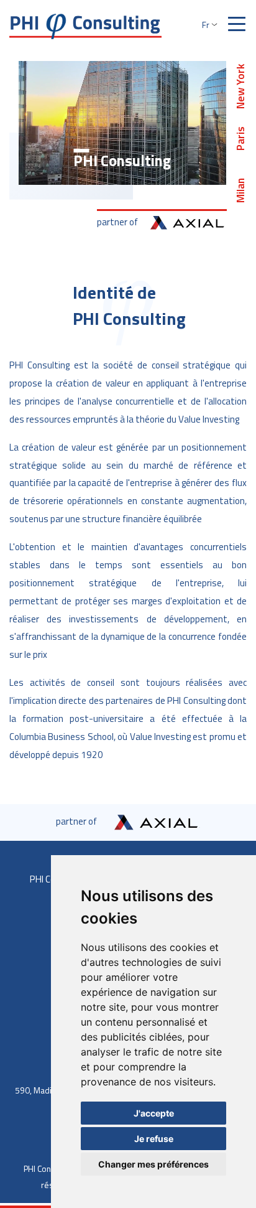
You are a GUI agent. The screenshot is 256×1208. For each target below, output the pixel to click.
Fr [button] (205, 25)
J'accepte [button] (154, 1113)
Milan (240, 190)
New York (240, 85)
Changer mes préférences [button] (153, 1164)
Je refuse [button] (153, 1138)
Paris (240, 138)
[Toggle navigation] (237, 25)
